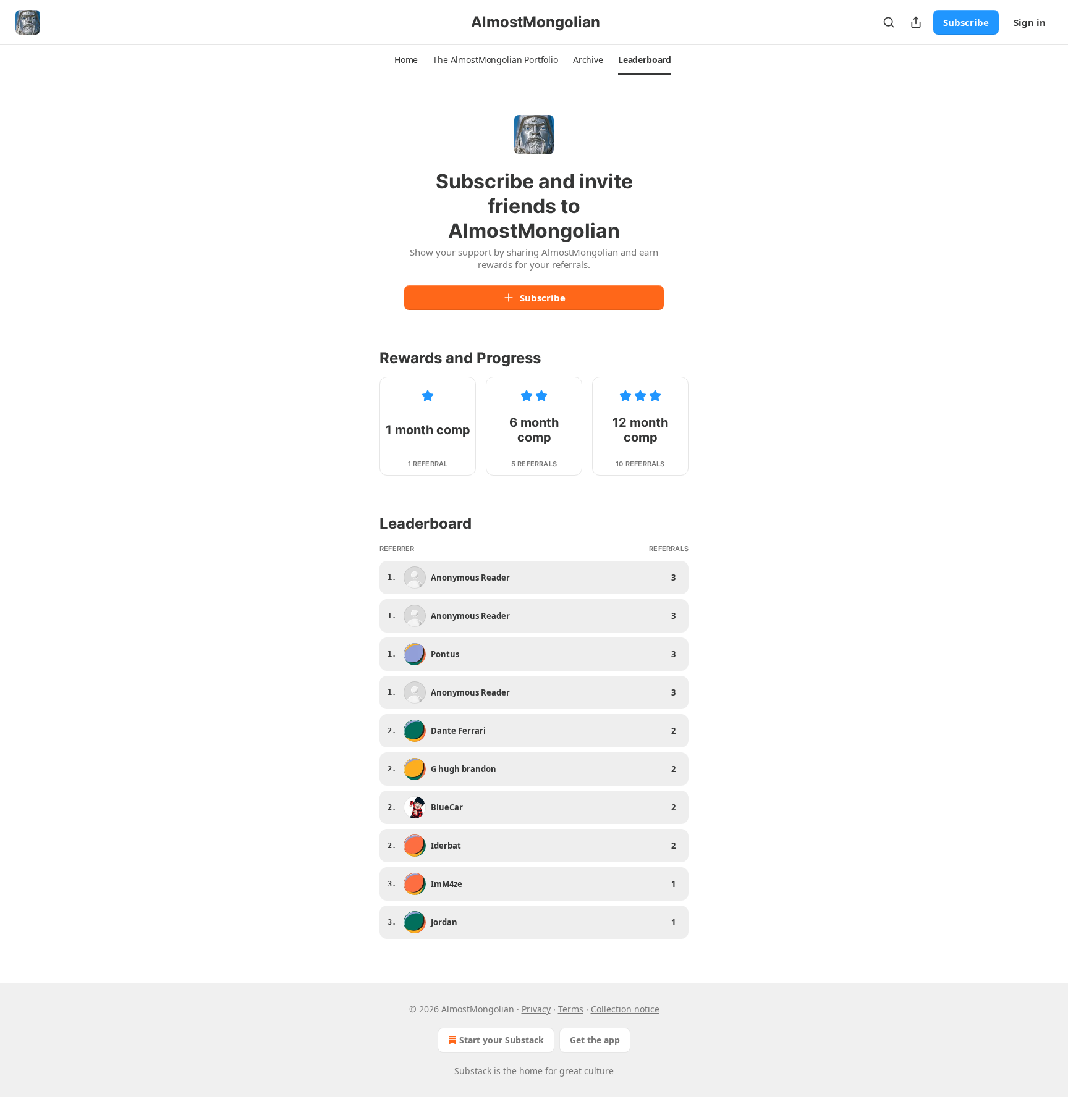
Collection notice (625, 1009)
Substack (472, 1071)
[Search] (888, 22)
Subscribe (966, 22)
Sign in (1030, 22)
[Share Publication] (916, 22)
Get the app (595, 1040)
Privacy (536, 1009)
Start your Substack (501, 1040)
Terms (570, 1009)
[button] (406, 60)
